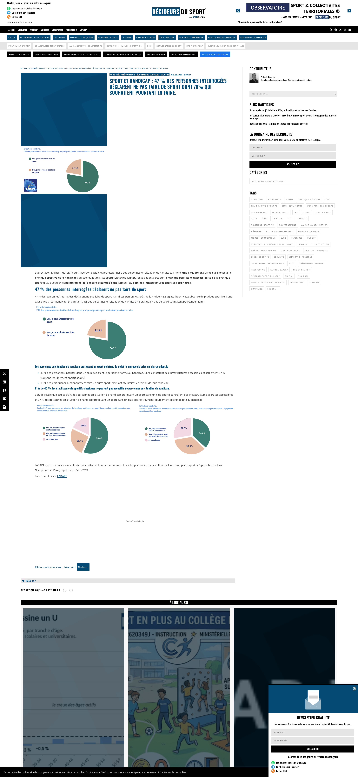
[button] (354, 689)
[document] (179, 388)
